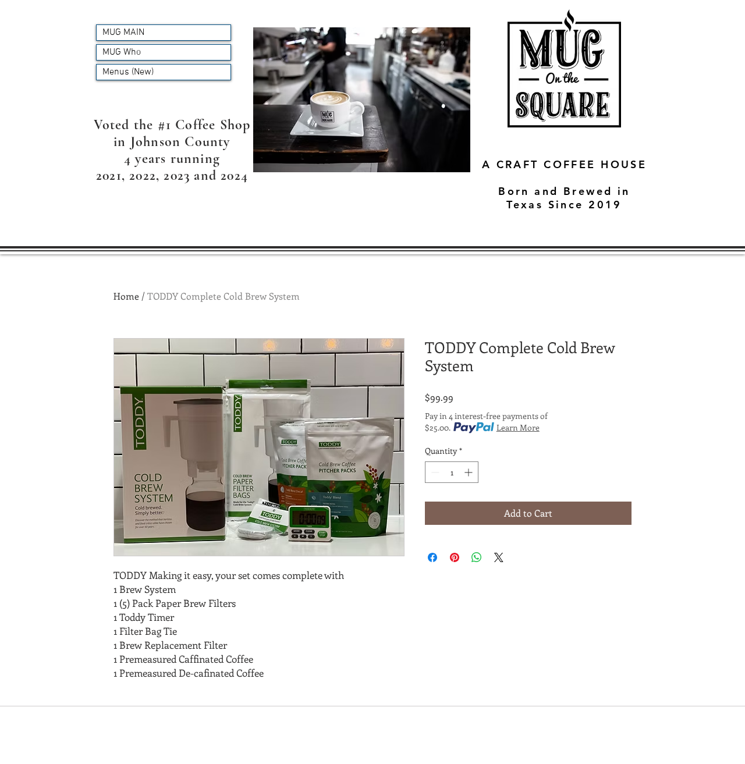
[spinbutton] (451, 472)
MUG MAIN (123, 32)
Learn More (518, 427)
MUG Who (121, 52)
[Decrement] (434, 472)
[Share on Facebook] (432, 557)
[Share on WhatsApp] (477, 557)
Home (126, 296)
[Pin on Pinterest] (455, 557)
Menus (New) (128, 72)
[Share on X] (499, 557)
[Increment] (469, 472)
